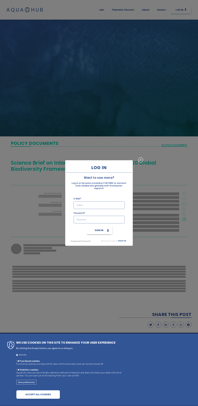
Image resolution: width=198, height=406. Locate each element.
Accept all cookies (38, 394)
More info (22, 355)
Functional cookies (30, 360)
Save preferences (26, 382)
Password (79, 213)
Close (140, 157)
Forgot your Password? (81, 241)
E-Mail (77, 198)
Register (122, 241)
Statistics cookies (29, 369)
